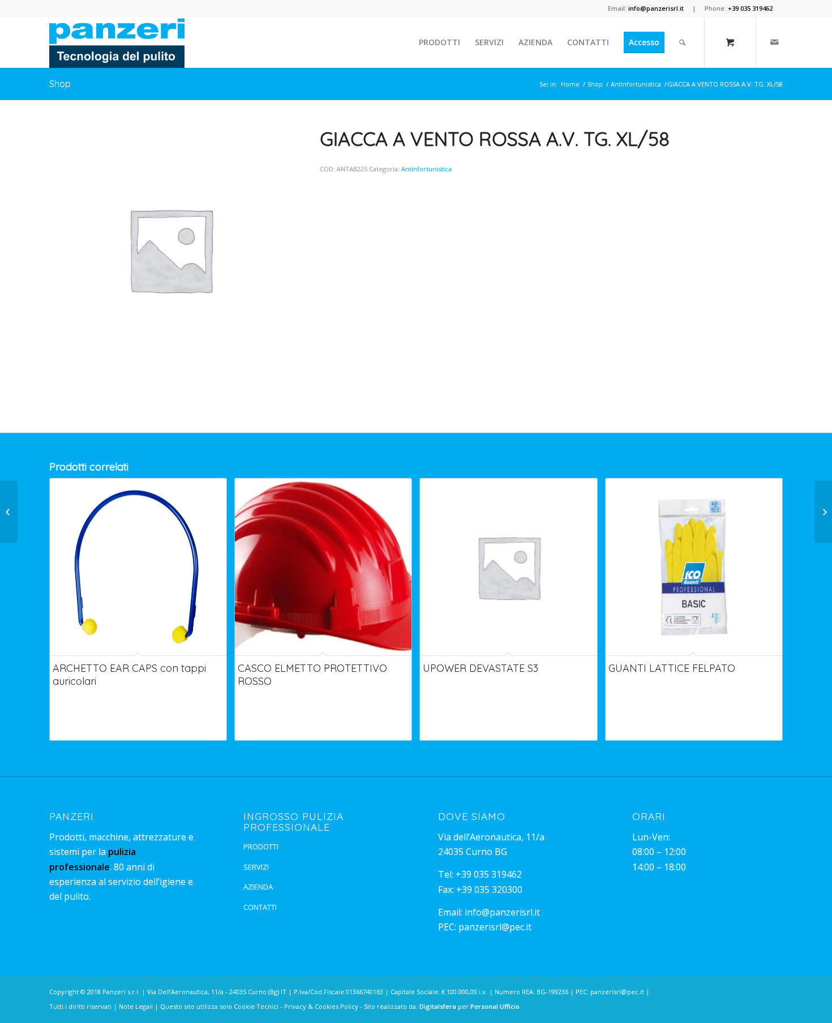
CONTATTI (260, 907)
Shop (60, 83)
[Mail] (774, 41)
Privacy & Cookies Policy (321, 1006)
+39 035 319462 (489, 874)
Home (570, 84)
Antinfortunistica (636, 84)
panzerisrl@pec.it (494, 927)
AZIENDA (258, 887)
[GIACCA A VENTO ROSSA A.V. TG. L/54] (9, 512)
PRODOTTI (260, 846)
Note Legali (136, 1006)
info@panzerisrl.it (502, 912)
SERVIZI (256, 867)
